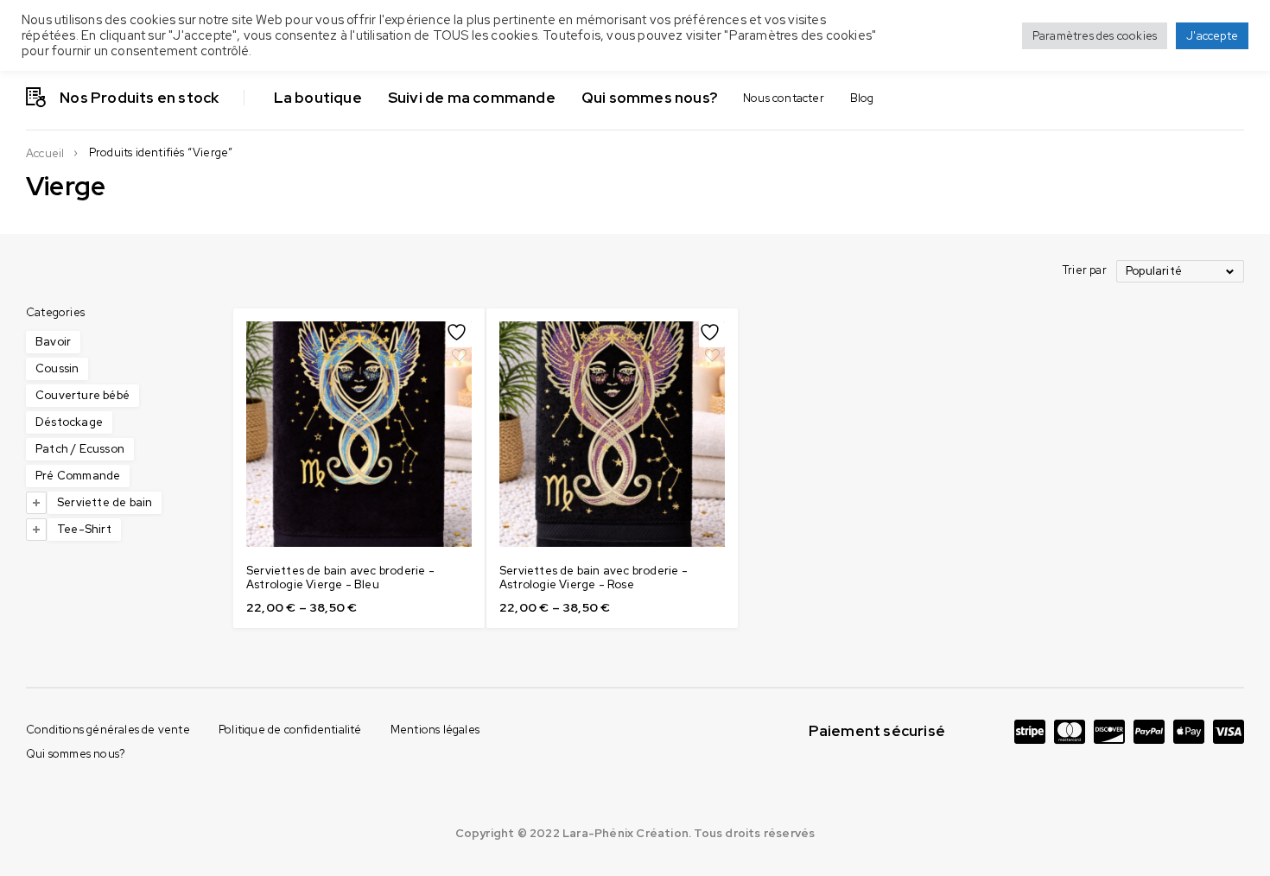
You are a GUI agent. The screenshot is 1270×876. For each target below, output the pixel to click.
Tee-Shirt (84, 529)
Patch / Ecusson (79, 448)
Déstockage (69, 422)
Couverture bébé (82, 395)
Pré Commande (77, 475)
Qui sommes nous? (75, 753)
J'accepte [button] (1212, 36)
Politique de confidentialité (290, 729)
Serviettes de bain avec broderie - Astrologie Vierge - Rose (593, 577)
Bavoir (53, 341)
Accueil (45, 154)
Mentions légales (435, 729)
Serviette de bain (104, 502)
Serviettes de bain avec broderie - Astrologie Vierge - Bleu (340, 577)
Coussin (57, 368)
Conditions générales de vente (108, 729)
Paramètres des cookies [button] (1094, 36)
